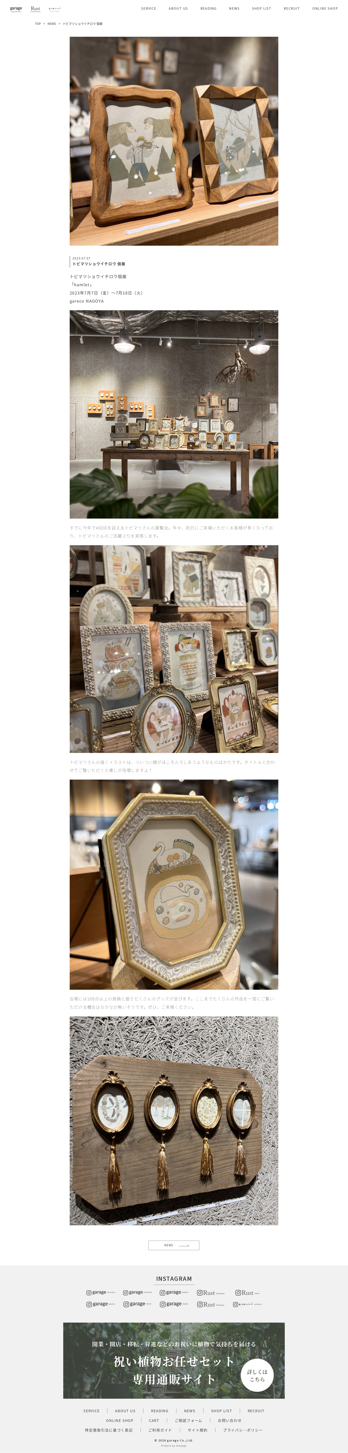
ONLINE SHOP (325, 8)
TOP (38, 23)
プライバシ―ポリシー (243, 1430)
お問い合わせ (230, 1420)
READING (208, 8)
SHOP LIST (261, 8)
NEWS (234, 8)
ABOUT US (178, 8)
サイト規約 (198, 1430)
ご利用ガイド (160, 1430)
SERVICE (148, 8)
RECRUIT (292, 8)
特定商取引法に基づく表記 (109, 1430)
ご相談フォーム (188, 1420)
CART (154, 1420)
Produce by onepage (174, 1445)
